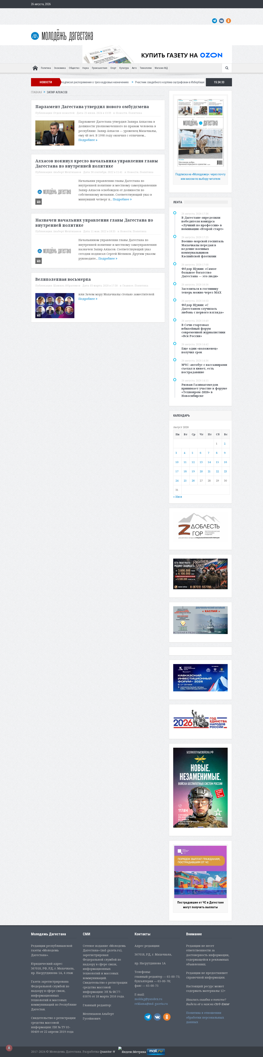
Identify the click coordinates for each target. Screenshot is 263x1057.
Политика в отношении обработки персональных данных (205, 1017)
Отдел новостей (64, 113)
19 (193, 471)
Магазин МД (161, 68)
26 (193, 480)
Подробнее (87, 140)
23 (225, 471)
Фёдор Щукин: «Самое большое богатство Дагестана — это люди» (199, 272)
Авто (134, 68)
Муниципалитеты (148, 12)
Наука (85, 68)
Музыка (129, 12)
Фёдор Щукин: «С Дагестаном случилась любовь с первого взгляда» (202, 308)
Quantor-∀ (107, 1052)
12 (193, 462)
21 (209, 471)
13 (201, 462)
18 (185, 471)
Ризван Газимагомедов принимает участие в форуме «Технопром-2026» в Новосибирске (204, 390)
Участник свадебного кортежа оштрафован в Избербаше (136, 82)
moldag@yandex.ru (148, 999)
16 (225, 462)
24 (176, 480)
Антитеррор (113, 12)
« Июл (177, 497)
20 (201, 471)
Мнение (37, 12)
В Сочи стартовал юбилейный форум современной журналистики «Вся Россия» (203, 330)
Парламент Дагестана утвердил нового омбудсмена (92, 106)
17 (176, 471)
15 (217, 462)
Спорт (113, 68)
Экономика (60, 68)
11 (185, 462)
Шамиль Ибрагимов (66, 285)
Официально (77, 12)
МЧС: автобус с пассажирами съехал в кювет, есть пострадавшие (204, 368)
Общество (74, 68)
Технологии (146, 68)
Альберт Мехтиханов (67, 172)
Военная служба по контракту (194, 12)
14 (209, 462)
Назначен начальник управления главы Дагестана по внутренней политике (94, 222)
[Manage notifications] (9, 1048)
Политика (46, 68)
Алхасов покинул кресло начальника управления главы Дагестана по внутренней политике (96, 163)
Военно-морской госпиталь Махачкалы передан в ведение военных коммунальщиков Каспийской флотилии (202, 248)
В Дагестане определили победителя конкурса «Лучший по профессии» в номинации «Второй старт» (202, 223)
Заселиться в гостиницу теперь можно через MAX (201, 290)
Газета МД (95, 12)
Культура (124, 68)
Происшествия (99, 68)
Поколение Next (56, 12)
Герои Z (167, 12)
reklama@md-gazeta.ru (151, 1004)
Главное (127, 285)
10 (176, 462)
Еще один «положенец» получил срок (199, 350)
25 (185, 480)
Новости (121, 113)
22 (217, 471)
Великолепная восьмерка (63, 279)
